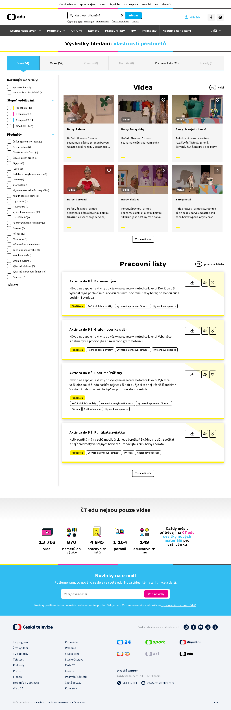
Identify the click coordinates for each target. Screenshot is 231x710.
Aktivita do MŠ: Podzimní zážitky (95, 373)
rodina (135, 21)
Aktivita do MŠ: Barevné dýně (92, 281)
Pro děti (146, 4)
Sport (103, 4)
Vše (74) (23, 63)
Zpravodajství (88, 4)
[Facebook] (211, 17)
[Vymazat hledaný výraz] (122, 15)
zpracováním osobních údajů (178, 605)
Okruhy (76, 30)
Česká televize (67, 4)
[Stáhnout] (192, 283)
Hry (133, 30)
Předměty (54, 30)
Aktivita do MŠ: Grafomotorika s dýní (98, 329)
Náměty (93, 30)
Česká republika (120, 21)
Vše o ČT (167, 4)
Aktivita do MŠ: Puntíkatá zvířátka (97, 432)
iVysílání (115, 4)
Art (156, 4)
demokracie (102, 21)
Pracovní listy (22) (167, 63)
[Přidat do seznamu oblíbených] (109, 100)
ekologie (89, 21)
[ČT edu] (16, 18)
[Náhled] (204, 283)
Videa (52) (56, 63)
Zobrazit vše (143, 239)
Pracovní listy (115, 30)
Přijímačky (149, 30)
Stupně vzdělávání (23, 30)
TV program (131, 4)
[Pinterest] (220, 17)
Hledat (133, 15)
